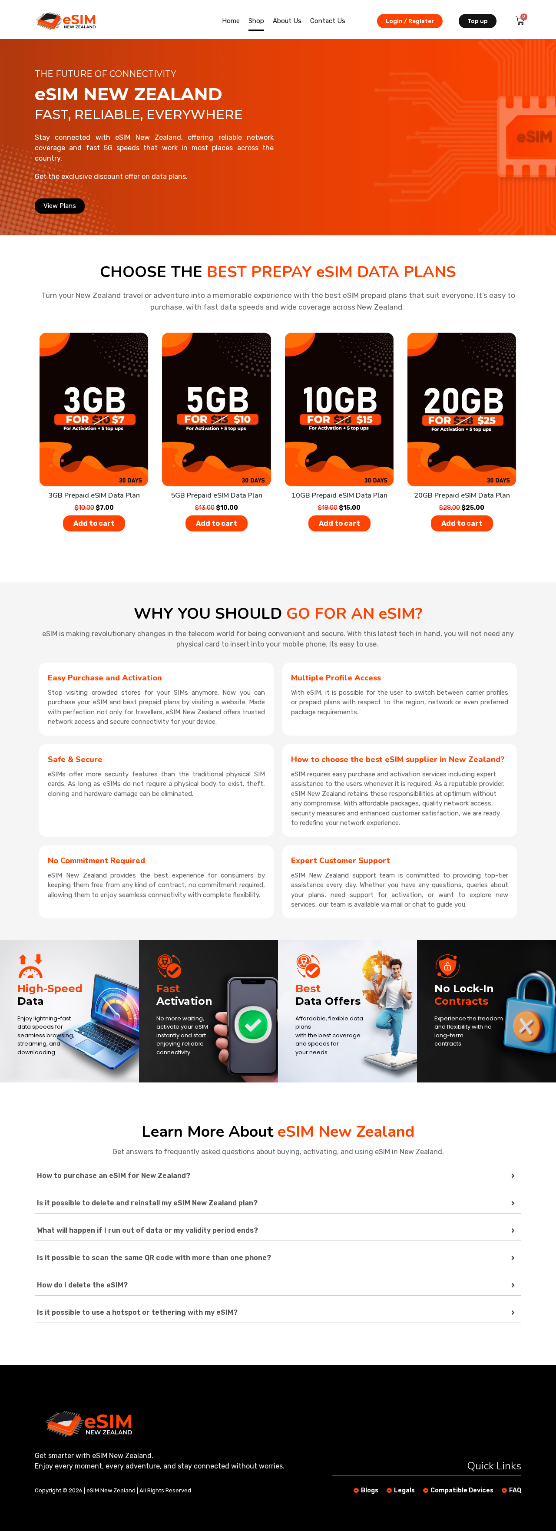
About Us (287, 21)
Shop (256, 21)
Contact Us (327, 21)
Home (231, 21)
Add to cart (94, 523)
